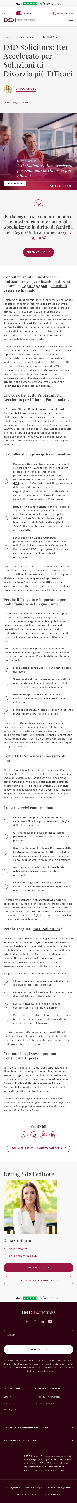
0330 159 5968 (34, 285)
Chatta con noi (36, 252)
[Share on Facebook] (24, 1134)
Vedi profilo (36, 1267)
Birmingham (10, 1409)
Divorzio (26, 103)
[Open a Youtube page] (50, 1321)
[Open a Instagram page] (35, 1321)
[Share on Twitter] (43, 1134)
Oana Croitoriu (26, 88)
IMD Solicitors (21, 346)
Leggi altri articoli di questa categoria (36, 1148)
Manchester (9, 1403)
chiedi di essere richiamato (35, 288)
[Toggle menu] (71, 20)
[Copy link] (33, 1134)
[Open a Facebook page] (27, 1321)
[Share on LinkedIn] (52, 1134)
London (7, 1396)
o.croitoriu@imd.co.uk (23, 1255)
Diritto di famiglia (52, 37)
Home (7, 37)
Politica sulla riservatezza (47, 1396)
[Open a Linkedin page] (42, 1321)
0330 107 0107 (18, 1249)
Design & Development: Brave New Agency (38, 1494)
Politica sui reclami (44, 1403)
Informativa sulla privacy (41, 1371)
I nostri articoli (26, 37)
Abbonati (36, 1349)
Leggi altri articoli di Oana (36, 1280)
